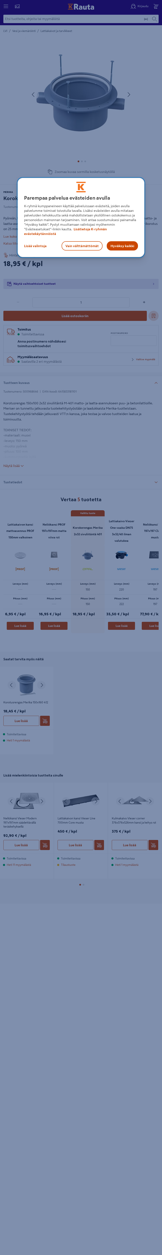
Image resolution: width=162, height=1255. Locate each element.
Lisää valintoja (35, 246)
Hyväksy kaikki (122, 246)
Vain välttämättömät (82, 246)
